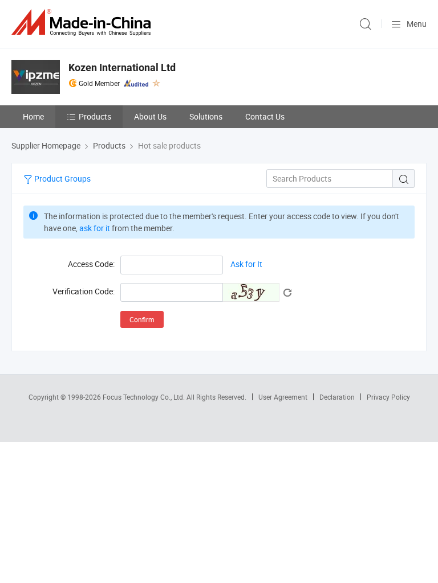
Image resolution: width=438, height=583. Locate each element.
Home (33, 116)
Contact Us (265, 116)
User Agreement (282, 396)
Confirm (142, 319)
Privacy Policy (388, 396)
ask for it (94, 228)
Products (95, 116)
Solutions (205, 116)
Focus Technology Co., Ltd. (144, 396)
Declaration (337, 396)
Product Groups (62, 178)
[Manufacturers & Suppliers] (83, 22)
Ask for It (246, 264)
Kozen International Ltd (122, 67)
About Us (150, 116)
